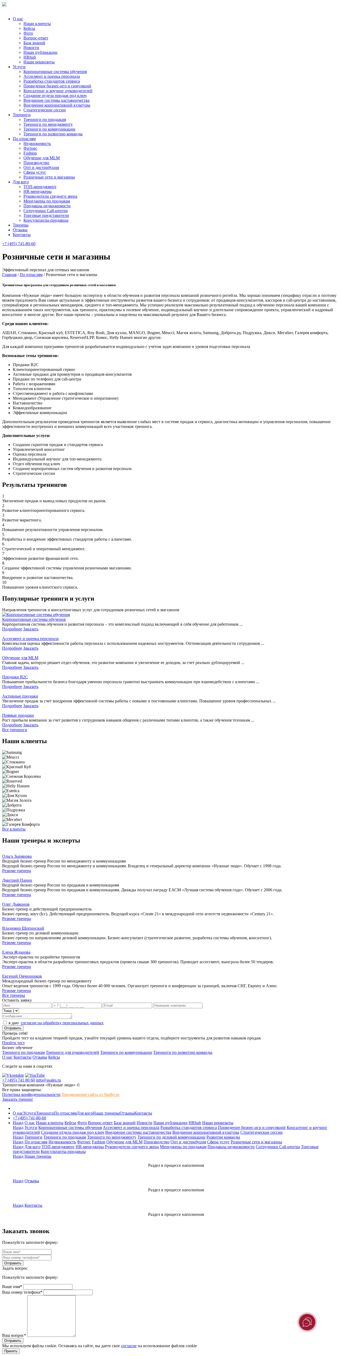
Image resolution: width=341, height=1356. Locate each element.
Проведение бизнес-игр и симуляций (57, 86)
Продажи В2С (15, 677)
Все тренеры (13, 995)
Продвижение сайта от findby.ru (90, 1094)
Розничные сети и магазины (49, 177)
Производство (36, 162)
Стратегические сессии (44, 110)
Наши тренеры (106, 1113)
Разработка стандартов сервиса (51, 81)
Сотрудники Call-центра (45, 210)
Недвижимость (37, 143)
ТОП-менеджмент (39, 186)
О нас (18, 19)
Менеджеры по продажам (46, 201)
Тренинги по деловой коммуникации (171, 1137)
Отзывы (20, 230)
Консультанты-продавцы (45, 220)
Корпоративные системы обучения (55, 71)
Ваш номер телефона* (22, 1292)
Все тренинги (14, 729)
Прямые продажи (18, 715)
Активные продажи (20, 696)
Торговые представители (46, 215)
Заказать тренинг (17, 1099)
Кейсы (29, 28)
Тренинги (22, 114)
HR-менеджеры (37, 191)
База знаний (34, 43)
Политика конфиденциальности (31, 1094)
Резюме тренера (16, 870)
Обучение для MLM (41, 158)
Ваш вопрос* (14, 1335)
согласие (129, 1345)
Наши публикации (40, 52)
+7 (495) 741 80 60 (18, 1080)
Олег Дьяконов (16, 904)
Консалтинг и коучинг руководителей (57, 90)
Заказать (30, 629)
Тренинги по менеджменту (48, 124)
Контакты (22, 234)
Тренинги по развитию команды (53, 134)
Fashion (30, 153)
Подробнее (12, 629)
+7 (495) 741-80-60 (18, 243)
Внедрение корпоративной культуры (56, 105)
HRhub (29, 57)
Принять (11, 1351)
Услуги (19, 66)
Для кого (21, 182)
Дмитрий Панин (17, 880)
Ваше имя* (12, 1286)
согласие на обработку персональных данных (62, 1023)
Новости (31, 47)
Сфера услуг (34, 172)
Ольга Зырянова (17, 856)
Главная (9, 274)
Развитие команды (223, 1137)
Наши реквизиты (39, 62)
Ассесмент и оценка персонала (51, 76)
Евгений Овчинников (22, 976)
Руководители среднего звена (50, 196)
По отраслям (24, 138)
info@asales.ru (48, 1080)
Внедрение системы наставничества (56, 100)
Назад (18, 1122)
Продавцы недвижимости (47, 206)
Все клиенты (14, 829)
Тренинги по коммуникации (49, 129)
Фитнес (30, 148)
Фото (28, 33)
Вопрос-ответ (35, 38)
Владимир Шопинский (23, 928)
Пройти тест (13, 1043)
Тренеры (21, 225)
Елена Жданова (16, 952)
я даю (56, 1023)
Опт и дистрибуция (41, 167)
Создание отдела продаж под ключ (55, 95)
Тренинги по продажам (44, 119)
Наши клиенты (37, 23)
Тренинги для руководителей (72, 1052)
